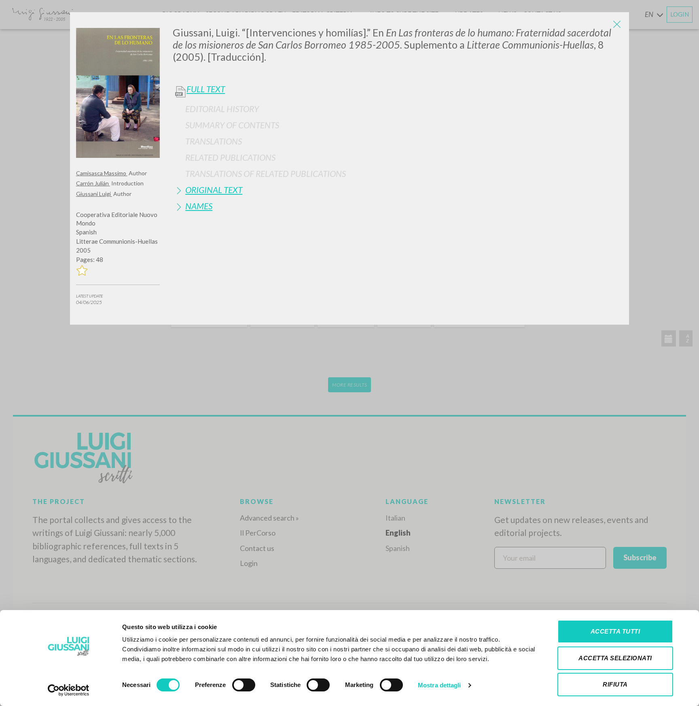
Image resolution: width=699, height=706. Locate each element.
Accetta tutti (615, 631)
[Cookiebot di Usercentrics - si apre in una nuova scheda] (68, 690)
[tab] (398, 108)
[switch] (243, 684)
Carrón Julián (93, 183)
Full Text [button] (205, 89)
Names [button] (198, 206)
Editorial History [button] (222, 108)
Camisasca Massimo (101, 173)
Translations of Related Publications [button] (265, 173)
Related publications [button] (230, 157)
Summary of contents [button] (232, 125)
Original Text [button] (213, 189)
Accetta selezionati (615, 658)
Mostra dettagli (439, 685)
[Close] (617, 24)
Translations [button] (213, 141)
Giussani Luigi (94, 193)
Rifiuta (615, 684)
